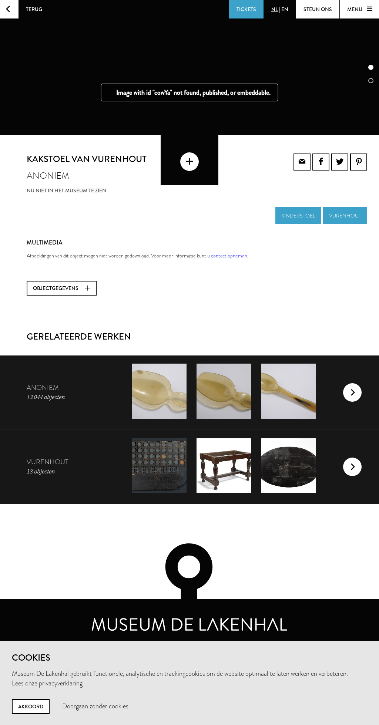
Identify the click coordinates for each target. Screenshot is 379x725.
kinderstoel (298, 215)
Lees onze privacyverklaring (47, 683)
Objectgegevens (56, 288)
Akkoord (30, 706)
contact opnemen (229, 255)
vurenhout (345, 215)
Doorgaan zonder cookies (95, 706)
